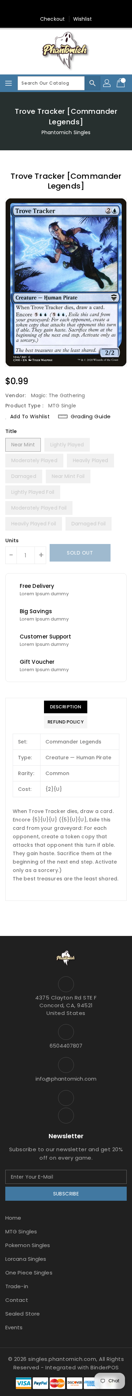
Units (12, 540)
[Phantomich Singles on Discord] (73, 8)
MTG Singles (21, 1231)
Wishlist (82, 18)
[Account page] (107, 83)
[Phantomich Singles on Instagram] (59, 8)
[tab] (65, 707)
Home (13, 1217)
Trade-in (16, 1286)
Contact (16, 1300)
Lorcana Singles (25, 1259)
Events (14, 1327)
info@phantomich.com (66, 1078)
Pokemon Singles (27, 1245)
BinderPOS (104, 1367)
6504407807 (66, 1045)
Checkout (52, 18)
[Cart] (121, 83)
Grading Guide (91, 416)
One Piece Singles (28, 1272)
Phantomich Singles (66, 132)
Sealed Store (22, 1313)
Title (11, 431)
